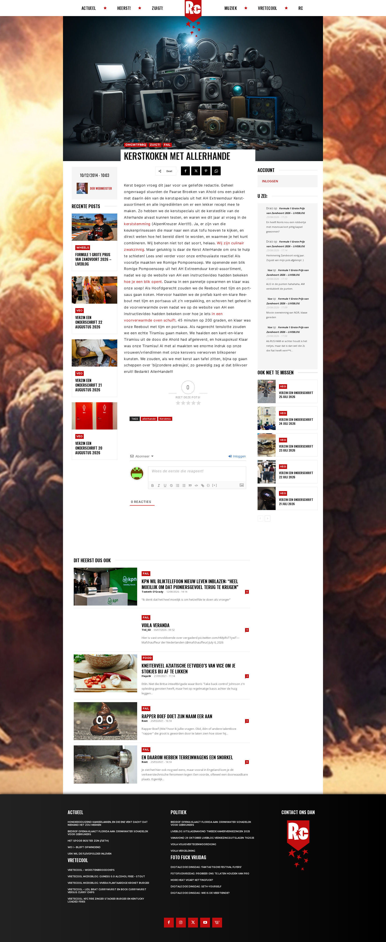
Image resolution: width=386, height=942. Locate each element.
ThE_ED (146, 629)
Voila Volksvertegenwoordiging (193, 844)
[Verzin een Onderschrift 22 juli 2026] (267, 471)
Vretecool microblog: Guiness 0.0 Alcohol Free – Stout (106, 876)
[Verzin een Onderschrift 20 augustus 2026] (94, 416)
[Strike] (171, 485)
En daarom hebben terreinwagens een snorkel (187, 757)
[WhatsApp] (216, 170)
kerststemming (137, 224)
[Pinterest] (205, 170)
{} (208, 485)
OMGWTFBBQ (135, 144)
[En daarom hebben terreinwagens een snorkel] (105, 764)
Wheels (82, 247)
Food (147, 658)
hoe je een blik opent (143, 281)
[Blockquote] (190, 485)
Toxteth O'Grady (152, 591)
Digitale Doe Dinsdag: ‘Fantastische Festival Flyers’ (206, 867)
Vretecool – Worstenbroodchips (91, 870)
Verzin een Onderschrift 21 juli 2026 (296, 501)
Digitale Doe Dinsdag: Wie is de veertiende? (200, 893)
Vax (269, 270)
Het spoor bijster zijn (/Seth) (88, 840)
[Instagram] (181, 922)
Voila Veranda (156, 625)
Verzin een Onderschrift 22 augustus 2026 (88, 322)
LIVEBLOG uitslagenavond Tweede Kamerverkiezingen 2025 (210, 831)
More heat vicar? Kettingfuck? (192, 880)
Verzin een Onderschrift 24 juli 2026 (296, 421)
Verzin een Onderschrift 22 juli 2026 (296, 474)
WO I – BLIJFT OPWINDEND (84, 847)
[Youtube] (205, 922)
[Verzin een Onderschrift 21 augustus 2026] (94, 353)
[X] (195, 170)
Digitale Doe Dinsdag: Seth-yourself (196, 886)
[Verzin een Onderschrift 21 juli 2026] (267, 498)
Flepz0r (146, 676)
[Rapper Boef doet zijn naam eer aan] (105, 721)
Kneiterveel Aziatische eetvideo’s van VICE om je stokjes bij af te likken (188, 668)
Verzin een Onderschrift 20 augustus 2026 (88, 448)
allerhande (149, 418)
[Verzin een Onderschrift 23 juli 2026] (267, 445)
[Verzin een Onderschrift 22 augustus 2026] (94, 290)
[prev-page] (260, 518)
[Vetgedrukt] (152, 485)
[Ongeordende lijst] (184, 485)
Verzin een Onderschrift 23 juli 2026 (296, 448)
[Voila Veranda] (105, 630)
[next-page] (267, 518)
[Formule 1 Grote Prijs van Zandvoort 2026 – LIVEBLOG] (94, 227)
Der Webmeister (101, 188)
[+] (214, 485)
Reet (145, 720)
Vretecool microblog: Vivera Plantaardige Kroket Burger (108, 883)
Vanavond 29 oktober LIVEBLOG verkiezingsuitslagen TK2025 (212, 837)
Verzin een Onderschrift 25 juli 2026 (296, 394)
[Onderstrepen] (165, 485)
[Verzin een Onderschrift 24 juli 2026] (267, 418)
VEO (79, 310)
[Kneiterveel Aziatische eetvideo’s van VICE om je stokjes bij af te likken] (105, 673)
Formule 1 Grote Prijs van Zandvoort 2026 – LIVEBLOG (93, 259)
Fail (167, 144)
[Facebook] (185, 170)
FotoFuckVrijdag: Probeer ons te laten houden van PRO (210, 873)
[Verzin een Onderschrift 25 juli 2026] (267, 391)
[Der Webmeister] (83, 188)
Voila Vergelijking (183, 850)
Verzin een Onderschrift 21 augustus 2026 (88, 385)
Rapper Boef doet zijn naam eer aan (177, 716)
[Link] (202, 485)
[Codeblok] (196, 485)
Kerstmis (165, 418)
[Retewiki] (217, 922)
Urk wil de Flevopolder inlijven (89, 853)
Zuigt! (155, 144)
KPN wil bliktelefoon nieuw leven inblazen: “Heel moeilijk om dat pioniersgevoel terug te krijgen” (190, 584)
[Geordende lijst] (177, 485)
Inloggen (239, 456)
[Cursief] (159, 485)
